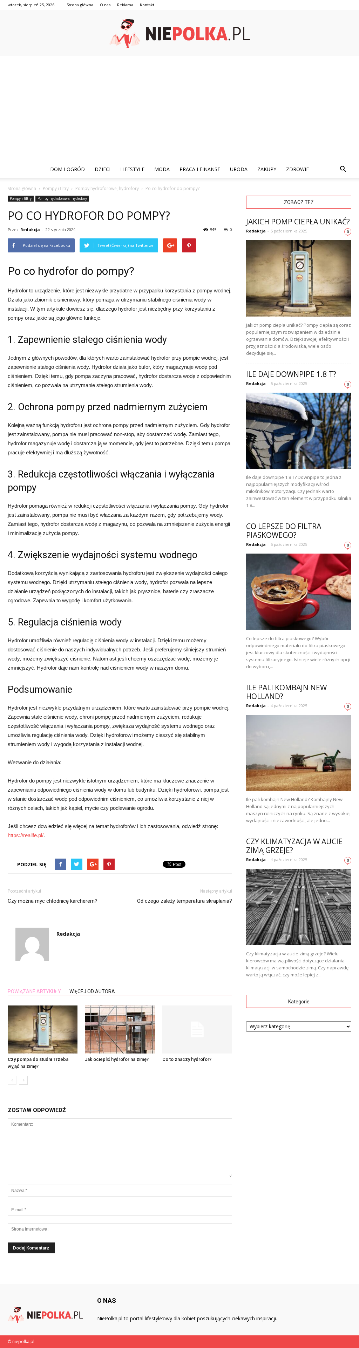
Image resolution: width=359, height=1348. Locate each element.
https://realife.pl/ (25, 835)
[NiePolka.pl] (179, 33)
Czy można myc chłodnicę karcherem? (52, 901)
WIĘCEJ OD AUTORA (92, 991)
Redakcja (30, 229)
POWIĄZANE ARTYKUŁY (34, 991)
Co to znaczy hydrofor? (186, 1059)
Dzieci (102, 169)
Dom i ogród (67, 169)
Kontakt (147, 4)
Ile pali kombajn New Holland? (286, 692)
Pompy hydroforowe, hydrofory (62, 198)
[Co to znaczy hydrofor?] (197, 1029)
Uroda (239, 169)
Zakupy (266, 169)
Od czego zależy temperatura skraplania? (184, 901)
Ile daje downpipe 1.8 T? (291, 374)
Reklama (125, 4)
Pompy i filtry (21, 198)
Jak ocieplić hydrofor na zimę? (117, 1059)
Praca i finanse (200, 169)
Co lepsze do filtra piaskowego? (283, 530)
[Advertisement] (179, 108)
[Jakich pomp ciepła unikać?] (298, 278)
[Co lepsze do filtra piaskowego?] (298, 592)
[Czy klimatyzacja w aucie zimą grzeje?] (298, 907)
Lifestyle (132, 169)
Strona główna (80, 4)
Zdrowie (297, 169)
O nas (105, 4)
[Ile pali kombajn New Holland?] (298, 753)
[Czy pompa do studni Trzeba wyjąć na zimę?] (42, 1029)
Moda (162, 169)
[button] (342, 169)
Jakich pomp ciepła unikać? (298, 221)
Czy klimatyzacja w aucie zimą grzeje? (294, 845)
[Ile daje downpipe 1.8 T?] (298, 431)
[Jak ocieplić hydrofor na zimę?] (120, 1029)
